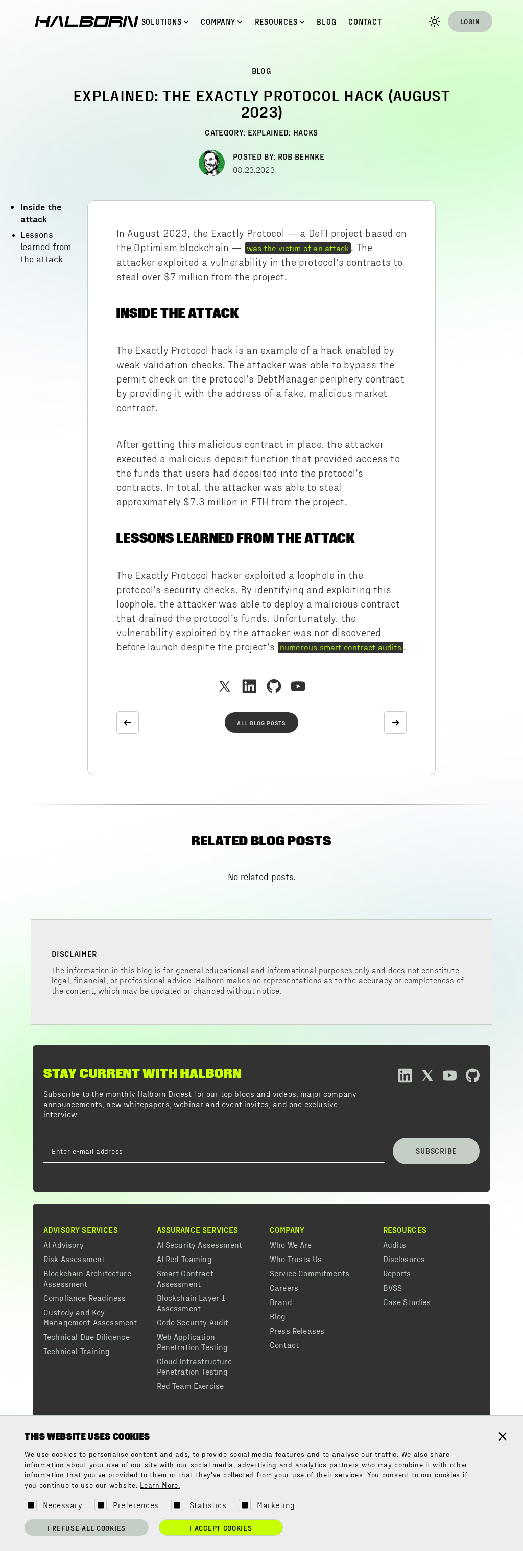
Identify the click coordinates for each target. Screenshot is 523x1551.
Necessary (62, 1505)
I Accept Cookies (220, 1527)
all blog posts (261, 722)
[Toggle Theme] (434, 21)
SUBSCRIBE (436, 1150)
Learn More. (160, 1485)
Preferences (135, 1505)
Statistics (208, 1505)
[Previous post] (127, 722)
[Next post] (395, 722)
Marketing (276, 1505)
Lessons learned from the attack (45, 247)
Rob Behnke (301, 156)
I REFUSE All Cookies (86, 1527)
